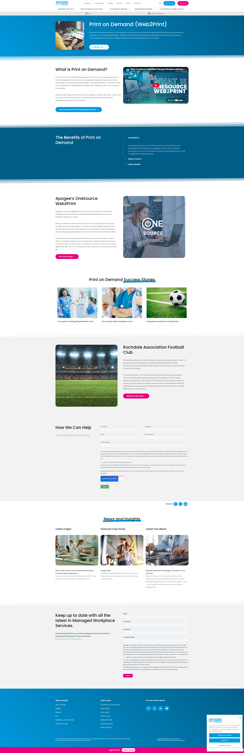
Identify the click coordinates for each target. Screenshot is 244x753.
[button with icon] (148, 708)
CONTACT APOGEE (61, 724)
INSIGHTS (58, 712)
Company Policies (162, 739)
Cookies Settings (224, 745)
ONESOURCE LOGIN (107, 724)
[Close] (240, 717)
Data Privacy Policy (62, 639)
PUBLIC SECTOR (105, 716)
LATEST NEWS (105, 712)
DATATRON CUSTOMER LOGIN (110, 705)
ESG (56, 716)
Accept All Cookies (224, 735)
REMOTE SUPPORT (106, 728)
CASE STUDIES (105, 708)
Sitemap (182, 740)
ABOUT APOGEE (60, 705)
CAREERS (58, 708)
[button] (156, 145)
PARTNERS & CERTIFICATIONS (64, 720)
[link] (86, 376)
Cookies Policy (76, 639)
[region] (224, 733)
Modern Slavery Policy (172, 740)
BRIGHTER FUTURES (106, 720)
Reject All (224, 740)
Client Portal (128, 750)
